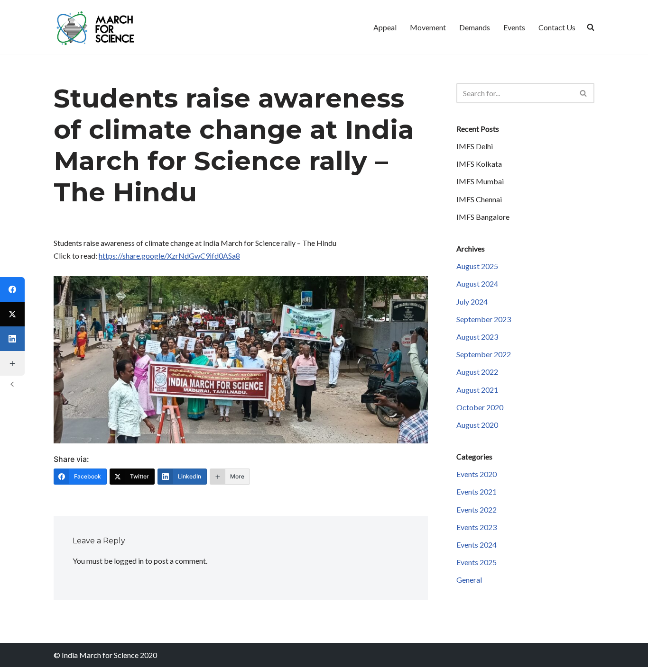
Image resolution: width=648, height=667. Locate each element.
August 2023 (477, 336)
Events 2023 (476, 527)
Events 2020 (476, 473)
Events (514, 27)
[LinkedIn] (12, 338)
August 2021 (477, 389)
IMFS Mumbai (480, 181)
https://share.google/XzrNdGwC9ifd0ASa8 (169, 255)
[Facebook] (12, 289)
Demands (474, 27)
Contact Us (556, 27)
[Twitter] (12, 314)
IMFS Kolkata (479, 163)
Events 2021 (476, 491)
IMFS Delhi (474, 146)
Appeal (385, 27)
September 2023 (483, 319)
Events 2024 (476, 544)
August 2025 (477, 265)
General (469, 579)
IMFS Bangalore (482, 216)
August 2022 (477, 371)
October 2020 (479, 407)
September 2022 (483, 354)
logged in (129, 560)
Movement (428, 27)
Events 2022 (476, 509)
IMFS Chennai (479, 199)
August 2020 (477, 424)
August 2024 (477, 283)
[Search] (583, 93)
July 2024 (472, 301)
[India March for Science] (99, 27)
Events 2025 (476, 562)
